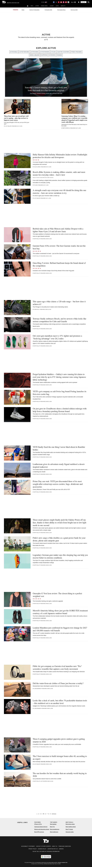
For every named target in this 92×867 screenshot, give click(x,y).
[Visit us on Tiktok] (68, 2)
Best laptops (53, 824)
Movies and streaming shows (41, 829)
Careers (61, 848)
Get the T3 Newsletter (34, 9)
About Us (54, 846)
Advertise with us (53, 848)
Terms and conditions (64, 846)
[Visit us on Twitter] (56, 2)
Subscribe (83, 2)
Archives (54, 814)
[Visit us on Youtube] (61, 2)
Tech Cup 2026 (74, 9)
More (62, 6)
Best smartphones (54, 829)
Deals (23, 9)
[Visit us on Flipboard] (66, 2)
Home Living (44, 6)
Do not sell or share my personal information (46, 851)
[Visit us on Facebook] (54, 2)
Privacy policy (33, 848)
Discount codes (70, 832)
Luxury (52, 6)
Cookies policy (42, 848)
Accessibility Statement (28, 846)
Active (37, 6)
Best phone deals (70, 824)
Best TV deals (69, 829)
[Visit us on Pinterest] (59, 2)
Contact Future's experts (43, 846)
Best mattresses (54, 832)
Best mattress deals (71, 826)
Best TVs (52, 826)
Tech (32, 6)
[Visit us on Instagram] (63, 2)
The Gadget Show (61, 9)
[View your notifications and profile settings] (78, 2)
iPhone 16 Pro (38, 824)
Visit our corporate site (62, 862)
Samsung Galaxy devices (40, 826)
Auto (57, 6)
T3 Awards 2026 (48, 9)
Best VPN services (39, 832)
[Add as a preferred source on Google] (46, 856)
